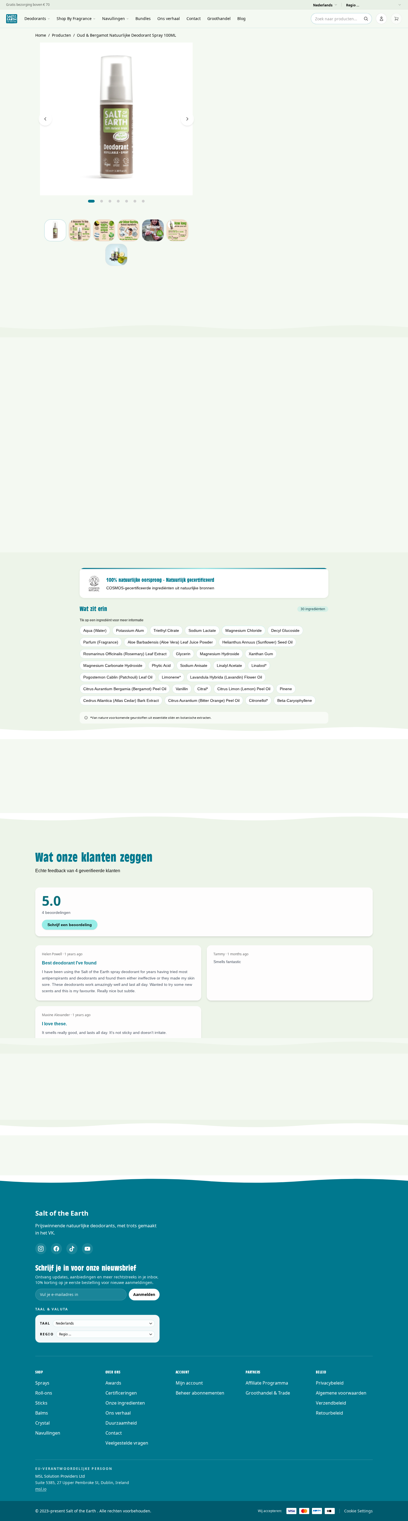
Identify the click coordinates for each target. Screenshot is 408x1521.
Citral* (202, 689)
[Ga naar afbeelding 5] (126, 201)
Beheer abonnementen (200, 1393)
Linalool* (258, 665)
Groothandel (219, 18)
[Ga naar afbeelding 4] (118, 201)
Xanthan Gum (261, 654)
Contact (194, 18)
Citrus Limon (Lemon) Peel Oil (243, 689)
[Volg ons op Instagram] (40, 1248)
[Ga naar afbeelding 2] (101, 201)
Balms (41, 1413)
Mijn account (189, 1383)
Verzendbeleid (331, 1403)
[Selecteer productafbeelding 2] (80, 230)
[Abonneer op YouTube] (87, 1248)
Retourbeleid (329, 1413)
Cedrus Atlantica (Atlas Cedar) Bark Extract (121, 700)
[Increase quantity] (366, 217)
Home (40, 35)
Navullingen (113, 18)
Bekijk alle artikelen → (204, 1183)
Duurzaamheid (121, 1423)
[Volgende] (187, 119)
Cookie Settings (358, 1510)
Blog (241, 18)
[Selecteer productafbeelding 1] (55, 230)
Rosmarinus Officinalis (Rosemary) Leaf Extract (125, 654)
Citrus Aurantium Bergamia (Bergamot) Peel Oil (124, 689)
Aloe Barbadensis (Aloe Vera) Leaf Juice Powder (170, 642)
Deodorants (35, 18)
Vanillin (182, 689)
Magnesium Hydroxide (219, 654)
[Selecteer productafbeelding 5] (153, 230)
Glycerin (183, 654)
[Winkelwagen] (396, 18)
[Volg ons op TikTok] (71, 1248)
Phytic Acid (161, 665)
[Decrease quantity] (340, 217)
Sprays (42, 1383)
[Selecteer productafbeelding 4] (128, 230)
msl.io (40, 1489)
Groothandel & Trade (268, 1393)
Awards (113, 1383)
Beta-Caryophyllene (294, 700)
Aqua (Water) (95, 630)
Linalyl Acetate (229, 665)
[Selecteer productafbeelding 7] (116, 255)
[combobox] (341, 18)
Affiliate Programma (267, 1383)
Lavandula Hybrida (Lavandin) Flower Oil (226, 677)
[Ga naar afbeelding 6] (134, 201)
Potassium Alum (130, 630)
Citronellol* (258, 700)
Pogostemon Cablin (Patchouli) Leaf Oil (117, 677)
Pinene (286, 689)
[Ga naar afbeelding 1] (91, 201)
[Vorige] (45, 119)
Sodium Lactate (202, 630)
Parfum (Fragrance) (100, 642)
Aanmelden (144, 1294)
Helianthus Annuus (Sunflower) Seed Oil (257, 642)
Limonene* (171, 677)
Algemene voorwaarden (341, 1393)
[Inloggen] (381, 18)
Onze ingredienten (125, 1403)
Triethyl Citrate (166, 630)
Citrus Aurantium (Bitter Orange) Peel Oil (204, 700)
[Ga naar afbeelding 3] (110, 201)
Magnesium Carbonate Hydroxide (112, 665)
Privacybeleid (330, 1383)
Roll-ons (43, 1393)
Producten (61, 35)
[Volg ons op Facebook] (56, 1248)
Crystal (42, 1423)
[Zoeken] (366, 19)
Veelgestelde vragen (126, 1443)
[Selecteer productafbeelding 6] (177, 230)
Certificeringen (121, 1393)
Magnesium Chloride (243, 630)
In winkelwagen (292, 233)
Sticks (41, 1403)
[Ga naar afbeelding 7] (143, 201)
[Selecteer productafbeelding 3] (104, 230)
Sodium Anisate (193, 665)
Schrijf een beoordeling (69, 924)
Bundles (143, 18)
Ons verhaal (168, 18)
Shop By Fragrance (74, 18)
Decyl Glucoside (285, 630)
